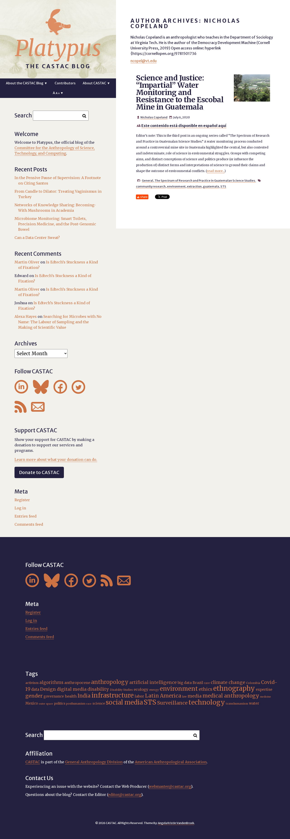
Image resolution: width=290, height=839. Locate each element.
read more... (216, 171)
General (147, 180)
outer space (46, 703)
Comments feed (28, 524)
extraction (194, 186)
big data (185, 683)
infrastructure (113, 695)
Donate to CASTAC (39, 472)
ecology (141, 689)
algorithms (51, 682)
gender (34, 696)
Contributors (65, 83)
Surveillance (172, 703)
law (184, 696)
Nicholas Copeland (153, 117)
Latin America (163, 696)
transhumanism (237, 703)
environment (176, 186)
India (84, 696)
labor (139, 696)
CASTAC (32, 762)
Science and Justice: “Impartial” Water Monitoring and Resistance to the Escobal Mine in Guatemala (179, 92)
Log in (20, 508)
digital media (72, 689)
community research (151, 186)
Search (23, 115)
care (207, 683)
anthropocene (77, 682)
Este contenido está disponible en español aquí (183, 125)
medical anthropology (231, 696)
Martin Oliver (26, 262)
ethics (205, 689)
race (89, 703)
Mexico (31, 703)
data (35, 689)
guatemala (211, 186)
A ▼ (58, 93)
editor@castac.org (124, 794)
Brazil (198, 683)
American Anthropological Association (171, 762)
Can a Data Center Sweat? (37, 237)
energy (154, 689)
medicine (265, 696)
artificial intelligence (153, 682)
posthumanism (75, 703)
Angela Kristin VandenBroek (176, 823)
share (143, 197)
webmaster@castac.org (170, 786)
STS (223, 186)
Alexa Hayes (25, 316)
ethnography (234, 688)
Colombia (253, 683)
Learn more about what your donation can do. (55, 459)
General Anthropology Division (94, 762)
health (71, 696)
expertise (264, 689)
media (195, 696)
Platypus (58, 48)
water (254, 703)
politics (59, 703)
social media (124, 702)
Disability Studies (121, 689)
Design (48, 689)
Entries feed (25, 516)
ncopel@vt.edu (143, 60)
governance (54, 696)
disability (98, 689)
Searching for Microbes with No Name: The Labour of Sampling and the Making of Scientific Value (60, 322)
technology (206, 702)
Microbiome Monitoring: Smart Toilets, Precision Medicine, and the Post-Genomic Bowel (55, 224)
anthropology (109, 682)
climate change (228, 682)
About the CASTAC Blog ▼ (26, 83)
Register (22, 500)
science (98, 703)
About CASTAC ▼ (96, 83)
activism (32, 683)
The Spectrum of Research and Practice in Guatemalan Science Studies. (205, 180)
